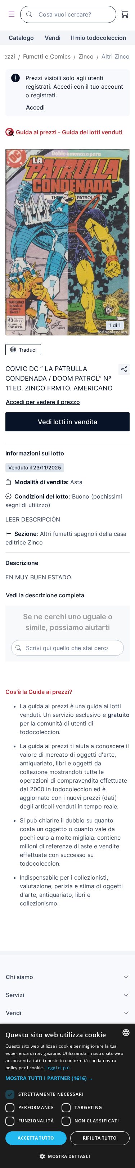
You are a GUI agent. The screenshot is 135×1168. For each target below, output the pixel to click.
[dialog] (67, 1096)
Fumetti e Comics (47, 56)
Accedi (35, 107)
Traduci (27, 350)
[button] (67, 1078)
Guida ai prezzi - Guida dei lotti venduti (69, 132)
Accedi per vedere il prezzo (43, 401)
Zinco (86, 56)
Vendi (52, 37)
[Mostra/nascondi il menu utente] (10, 14)
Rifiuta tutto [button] (100, 1138)
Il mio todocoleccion (98, 37)
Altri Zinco (116, 56)
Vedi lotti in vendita (67, 422)
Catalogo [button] (21, 37)
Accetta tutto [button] (36, 1138)
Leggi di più (57, 1068)
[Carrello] (125, 14)
